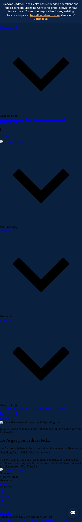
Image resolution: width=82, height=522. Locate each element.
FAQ (12, 319)
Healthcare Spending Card (16, 119)
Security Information (31, 520)
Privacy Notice (9, 520)
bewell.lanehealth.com (45, 15)
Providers (6, 230)
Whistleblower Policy (57, 520)
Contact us (41, 18)
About (4, 319)
